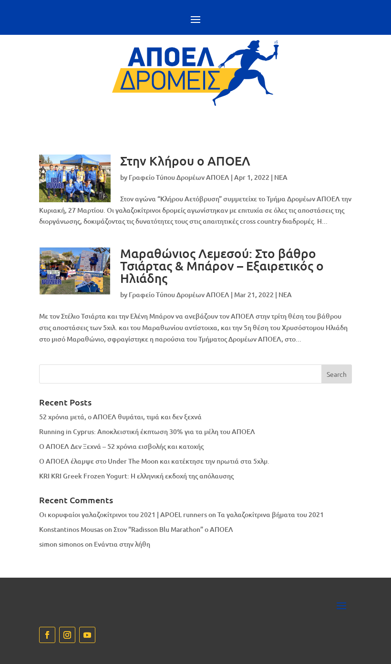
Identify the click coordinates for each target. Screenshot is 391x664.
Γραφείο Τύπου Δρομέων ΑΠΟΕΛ (179, 177)
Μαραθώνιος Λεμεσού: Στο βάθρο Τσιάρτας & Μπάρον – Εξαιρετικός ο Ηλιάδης (222, 265)
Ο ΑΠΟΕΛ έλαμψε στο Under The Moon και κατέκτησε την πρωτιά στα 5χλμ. (154, 461)
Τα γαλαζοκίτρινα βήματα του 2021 (270, 514)
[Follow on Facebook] (47, 635)
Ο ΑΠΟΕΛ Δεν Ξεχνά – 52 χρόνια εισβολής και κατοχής (121, 446)
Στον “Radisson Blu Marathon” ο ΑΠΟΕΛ (173, 529)
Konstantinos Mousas (71, 529)
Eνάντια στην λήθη (122, 544)
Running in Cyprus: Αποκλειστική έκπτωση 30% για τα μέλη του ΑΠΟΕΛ (147, 431)
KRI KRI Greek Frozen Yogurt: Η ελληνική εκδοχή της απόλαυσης (136, 475)
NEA (281, 177)
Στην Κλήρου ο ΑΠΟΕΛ (185, 160)
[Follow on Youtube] (87, 635)
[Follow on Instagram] (67, 635)
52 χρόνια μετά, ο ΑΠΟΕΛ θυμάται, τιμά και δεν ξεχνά (120, 416)
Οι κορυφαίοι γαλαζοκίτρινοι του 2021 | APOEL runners (123, 514)
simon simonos (61, 544)
